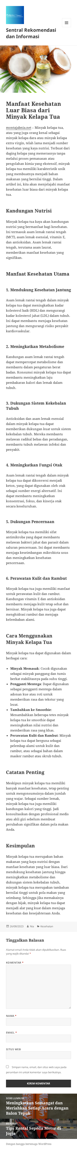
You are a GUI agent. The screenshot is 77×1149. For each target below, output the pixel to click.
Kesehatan (46, 926)
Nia (32, 926)
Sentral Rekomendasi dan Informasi (31, 33)
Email (11, 1032)
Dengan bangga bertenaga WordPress (28, 1144)
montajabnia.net (18, 127)
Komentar (15, 962)
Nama (11, 1016)
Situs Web (13, 1049)
